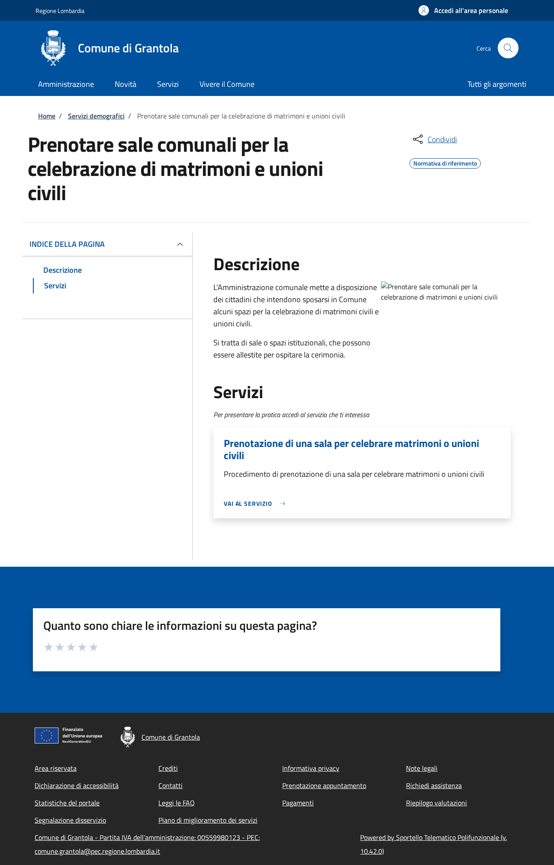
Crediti (168, 768)
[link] (257, 503)
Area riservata (56, 768)
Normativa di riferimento (445, 162)
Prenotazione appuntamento (324, 785)
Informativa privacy (310, 768)
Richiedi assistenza (434, 785)
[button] (463, 10)
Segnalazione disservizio (70, 820)
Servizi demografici (96, 116)
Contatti (170, 785)
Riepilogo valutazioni (436, 803)
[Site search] (508, 48)
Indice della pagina (67, 244)
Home (46, 116)
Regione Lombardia (59, 10)
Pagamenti (298, 803)
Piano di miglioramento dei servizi (208, 820)
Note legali (422, 768)
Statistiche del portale (67, 803)
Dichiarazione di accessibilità (77, 785)
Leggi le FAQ (176, 803)
